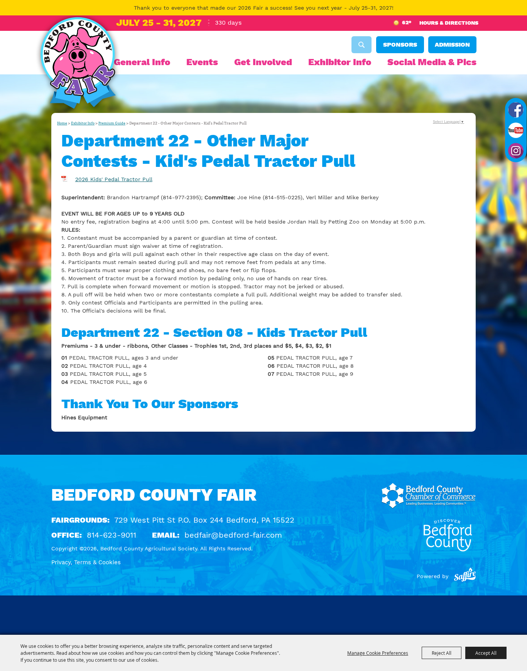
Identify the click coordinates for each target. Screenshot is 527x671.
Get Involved (263, 62)
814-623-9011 (111, 535)
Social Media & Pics (431, 62)
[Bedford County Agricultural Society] (78, 64)
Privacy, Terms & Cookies (86, 562)
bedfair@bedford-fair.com (233, 535)
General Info (142, 62)
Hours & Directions (448, 22)
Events (202, 62)
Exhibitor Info (339, 62)
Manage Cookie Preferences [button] (377, 653)
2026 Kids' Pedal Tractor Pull (113, 179)
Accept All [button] (486, 653)
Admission (452, 44)
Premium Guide (111, 123)
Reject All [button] (441, 653)
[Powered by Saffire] (465, 576)
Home (62, 123)
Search (361, 44)
